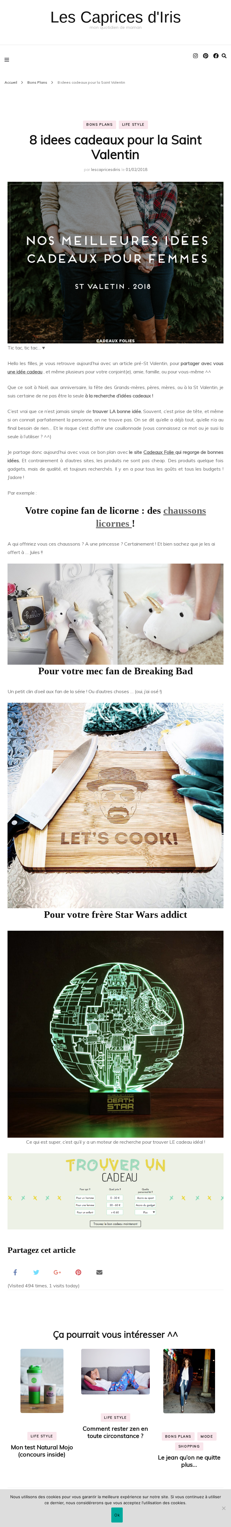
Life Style (133, 124)
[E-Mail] (99, 1272)
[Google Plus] (57, 1272)
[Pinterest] (78, 1272)
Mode (207, 1436)
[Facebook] (15, 1272)
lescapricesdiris (105, 169)
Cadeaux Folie (159, 452)
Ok (117, 1515)
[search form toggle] (224, 55)
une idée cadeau (25, 372)
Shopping (189, 1446)
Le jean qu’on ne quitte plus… (189, 1461)
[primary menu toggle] (8, 59)
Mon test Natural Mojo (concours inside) (42, 1450)
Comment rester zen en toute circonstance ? (115, 1432)
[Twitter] (36, 1272)
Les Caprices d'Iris (115, 17)
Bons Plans (99, 124)
